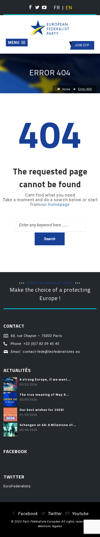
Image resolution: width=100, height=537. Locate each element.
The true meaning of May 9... (44, 394)
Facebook (27, 513)
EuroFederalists (17, 486)
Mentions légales (50, 526)
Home (65, 89)
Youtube (80, 513)
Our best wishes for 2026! (42, 409)
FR (57, 7)
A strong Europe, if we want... (45, 379)
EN (68, 7)
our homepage (55, 204)
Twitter (54, 513)
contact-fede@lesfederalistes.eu (51, 352)
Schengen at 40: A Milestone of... (48, 424)
